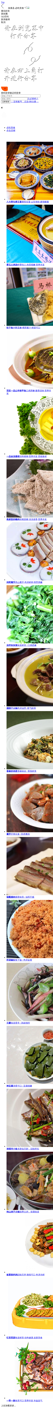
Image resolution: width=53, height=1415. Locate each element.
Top (2, 2)
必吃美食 (11, 127)
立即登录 (5, 102)
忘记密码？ (33, 98)
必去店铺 (11, 130)
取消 (3, 22)
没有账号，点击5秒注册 (25, 101)
